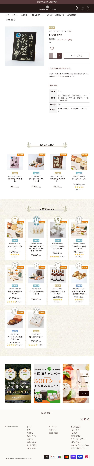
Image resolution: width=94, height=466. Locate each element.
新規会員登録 (53, 433)
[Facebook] (85, 419)
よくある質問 (31, 445)
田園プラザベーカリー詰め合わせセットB (79, 291)
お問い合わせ (31, 448)
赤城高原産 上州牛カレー (57, 178)
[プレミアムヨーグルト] (79, 162)
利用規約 (74, 433)
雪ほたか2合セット (36, 335)
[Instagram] (88, 419)
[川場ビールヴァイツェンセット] (58, 275)
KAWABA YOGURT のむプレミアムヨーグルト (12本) (36, 247)
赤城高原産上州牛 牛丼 (14, 178)
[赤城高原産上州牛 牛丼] (15, 162)
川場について (31, 442)
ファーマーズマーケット (57, 31)
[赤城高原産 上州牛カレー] (58, 162)
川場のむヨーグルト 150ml (79, 246)
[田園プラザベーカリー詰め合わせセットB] (79, 275)
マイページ (53, 427)
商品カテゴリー (32, 436)
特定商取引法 (75, 436)
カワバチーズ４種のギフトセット (58, 246)
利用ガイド (75, 430)
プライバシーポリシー (79, 439)
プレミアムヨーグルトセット (36, 178)
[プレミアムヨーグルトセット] (36, 162)
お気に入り (53, 430)
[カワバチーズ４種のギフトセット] (58, 230)
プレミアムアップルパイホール (15, 336)
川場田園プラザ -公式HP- (80, 445)
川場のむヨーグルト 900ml (15, 291)
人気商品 (30, 433)
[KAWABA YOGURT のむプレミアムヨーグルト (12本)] (36, 230)
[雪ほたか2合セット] (36, 320)
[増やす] (59, 56)
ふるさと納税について (79, 448)
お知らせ (30, 439)
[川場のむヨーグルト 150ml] (79, 230)
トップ (29, 427)
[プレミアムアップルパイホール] (15, 320)
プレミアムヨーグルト (79, 178)
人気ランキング (47, 209)
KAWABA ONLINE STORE (24, 458)
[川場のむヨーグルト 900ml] (15, 275)
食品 (69, 31)
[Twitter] (82, 419)
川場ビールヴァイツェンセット (58, 291)
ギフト (29, 430)
